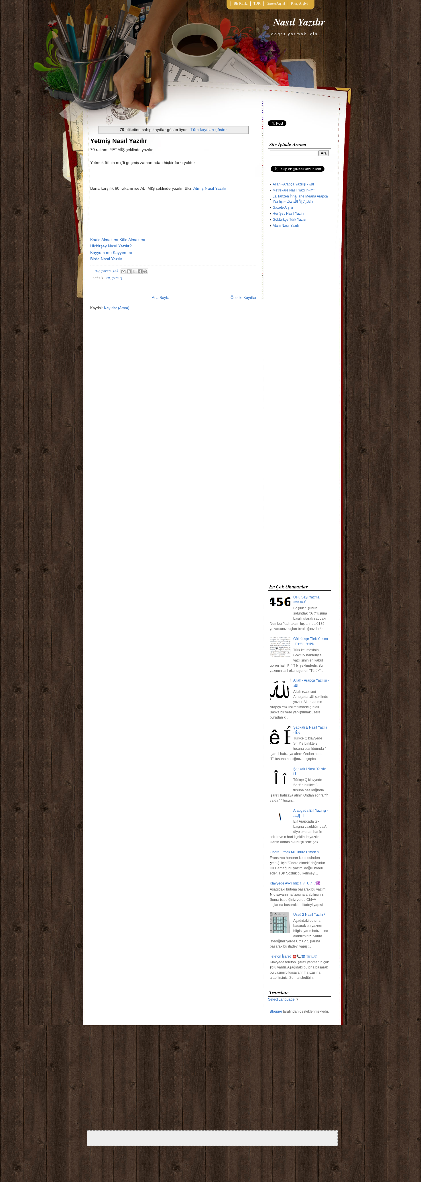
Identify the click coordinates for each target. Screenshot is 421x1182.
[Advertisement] (299, 407)
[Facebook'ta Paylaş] (140, 271)
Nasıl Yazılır (299, 21)
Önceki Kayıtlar (243, 298)
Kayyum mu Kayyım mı (111, 252)
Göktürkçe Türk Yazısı (289, 220)
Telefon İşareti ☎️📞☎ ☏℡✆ (293, 956)
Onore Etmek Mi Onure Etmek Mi (295, 852)
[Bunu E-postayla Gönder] (123, 271)
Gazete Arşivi (276, 3)
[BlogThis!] (129, 271)
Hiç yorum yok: (108, 270)
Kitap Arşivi (299, 3)
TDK (257, 3)
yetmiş (117, 277)
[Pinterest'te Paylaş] (145, 271)
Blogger (276, 1011)
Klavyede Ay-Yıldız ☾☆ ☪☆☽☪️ (295, 883)
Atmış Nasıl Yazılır (209, 188)
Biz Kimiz (240, 3)
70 (108, 277)
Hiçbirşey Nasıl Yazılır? (111, 246)
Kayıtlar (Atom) (116, 308)
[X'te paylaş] (134, 271)
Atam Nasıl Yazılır (286, 226)
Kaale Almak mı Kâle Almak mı (117, 239)
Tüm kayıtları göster (208, 129)
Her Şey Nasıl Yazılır (288, 214)
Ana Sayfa (160, 298)
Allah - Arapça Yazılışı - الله (293, 184)
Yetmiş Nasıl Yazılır (118, 140)
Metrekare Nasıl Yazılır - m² (293, 190)
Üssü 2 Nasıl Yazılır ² (309, 915)
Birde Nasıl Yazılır (106, 259)
